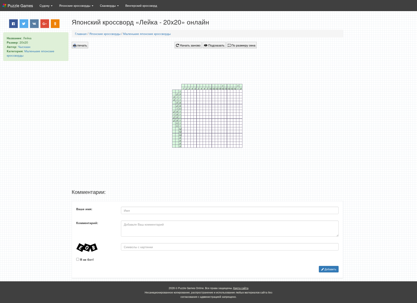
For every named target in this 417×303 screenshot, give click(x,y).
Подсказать (215, 45)
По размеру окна (242, 45)
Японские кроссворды (105, 33)
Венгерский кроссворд (141, 5)
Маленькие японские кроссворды (147, 33)
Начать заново (189, 45)
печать (81, 45)
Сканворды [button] (108, 5)
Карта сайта (240, 288)
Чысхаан (24, 46)
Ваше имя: (84, 209)
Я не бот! (86, 259)
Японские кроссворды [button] (75, 5)
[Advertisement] (35, 130)
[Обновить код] (95, 247)
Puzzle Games (20, 5)
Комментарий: (87, 223)
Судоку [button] (45, 5)
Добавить (330, 269)
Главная (81, 33)
